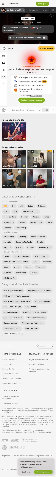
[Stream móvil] (13, 206)
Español (43, 346)
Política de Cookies (10, 374)
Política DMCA (8, 369)
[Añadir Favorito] (4, 48)
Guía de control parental (11, 378)
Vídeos (33, 10)
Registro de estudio (36, 364)
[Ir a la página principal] (17, 3)
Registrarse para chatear (31, 100)
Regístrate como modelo (38, 359)
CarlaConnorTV (26, 196)
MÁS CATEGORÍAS (12, 334)
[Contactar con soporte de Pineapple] (4, 447)
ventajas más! (36, 96)
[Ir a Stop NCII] (18, 447)
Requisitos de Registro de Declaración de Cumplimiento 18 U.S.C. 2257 (27, 457)
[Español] (5, 206)
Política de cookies (27, 467)
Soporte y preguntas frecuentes (10, 397)
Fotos (45, 10)
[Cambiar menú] (3, 3)
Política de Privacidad (11, 359)
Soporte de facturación (11, 403)
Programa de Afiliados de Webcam (39, 370)
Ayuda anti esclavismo (11, 383)
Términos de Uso (9, 364)
